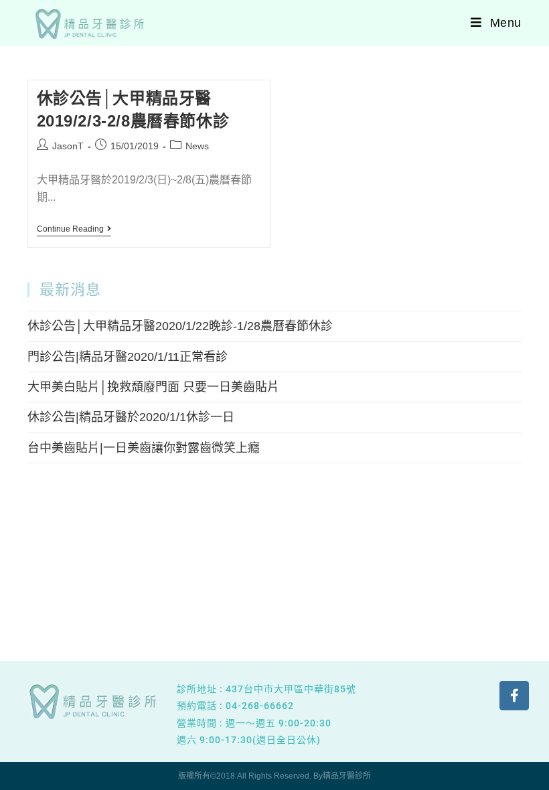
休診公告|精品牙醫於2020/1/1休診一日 (130, 417)
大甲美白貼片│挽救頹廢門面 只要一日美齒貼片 (153, 387)
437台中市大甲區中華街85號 (291, 689)
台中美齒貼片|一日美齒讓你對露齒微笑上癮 (143, 448)
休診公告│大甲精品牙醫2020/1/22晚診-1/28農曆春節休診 (180, 326)
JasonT (68, 146)
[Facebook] (514, 695)
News (197, 146)
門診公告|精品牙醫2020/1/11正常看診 (127, 357)
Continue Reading (74, 229)
